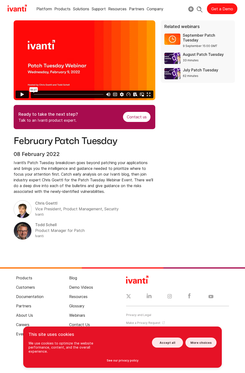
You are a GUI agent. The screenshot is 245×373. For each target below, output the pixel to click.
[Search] (200, 9)
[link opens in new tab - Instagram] (169, 297)
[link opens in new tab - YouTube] (210, 296)
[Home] (17, 8)
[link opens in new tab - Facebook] (189, 297)
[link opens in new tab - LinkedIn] (149, 297)
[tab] (44, 9)
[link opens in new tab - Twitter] (128, 296)
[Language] (190, 9)
